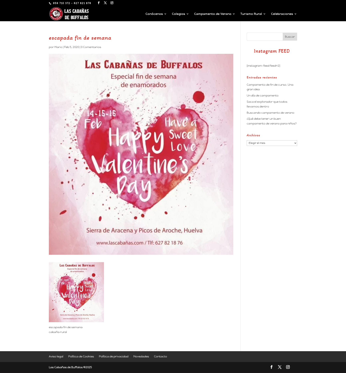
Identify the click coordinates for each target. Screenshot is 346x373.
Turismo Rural (251, 14)
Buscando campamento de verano (270, 112)
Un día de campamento (263, 95)
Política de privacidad (113, 356)
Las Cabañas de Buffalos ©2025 (70, 367)
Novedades (141, 356)
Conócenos (154, 14)
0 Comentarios (91, 47)
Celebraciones (282, 14)
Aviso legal (56, 356)
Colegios (178, 14)
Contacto (160, 356)
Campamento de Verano (212, 14)
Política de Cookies (81, 356)
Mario (58, 47)
